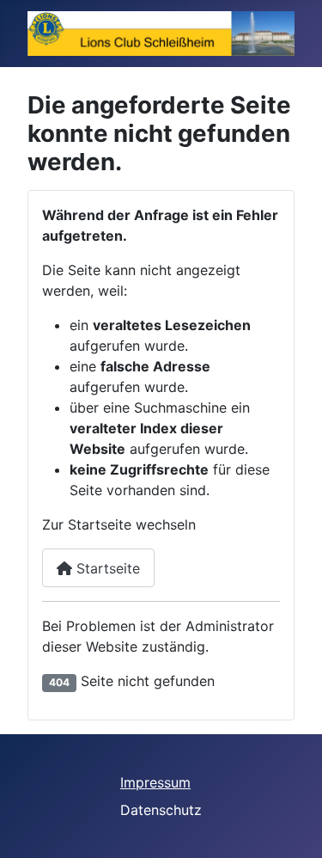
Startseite (106, 568)
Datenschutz (161, 809)
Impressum (155, 782)
